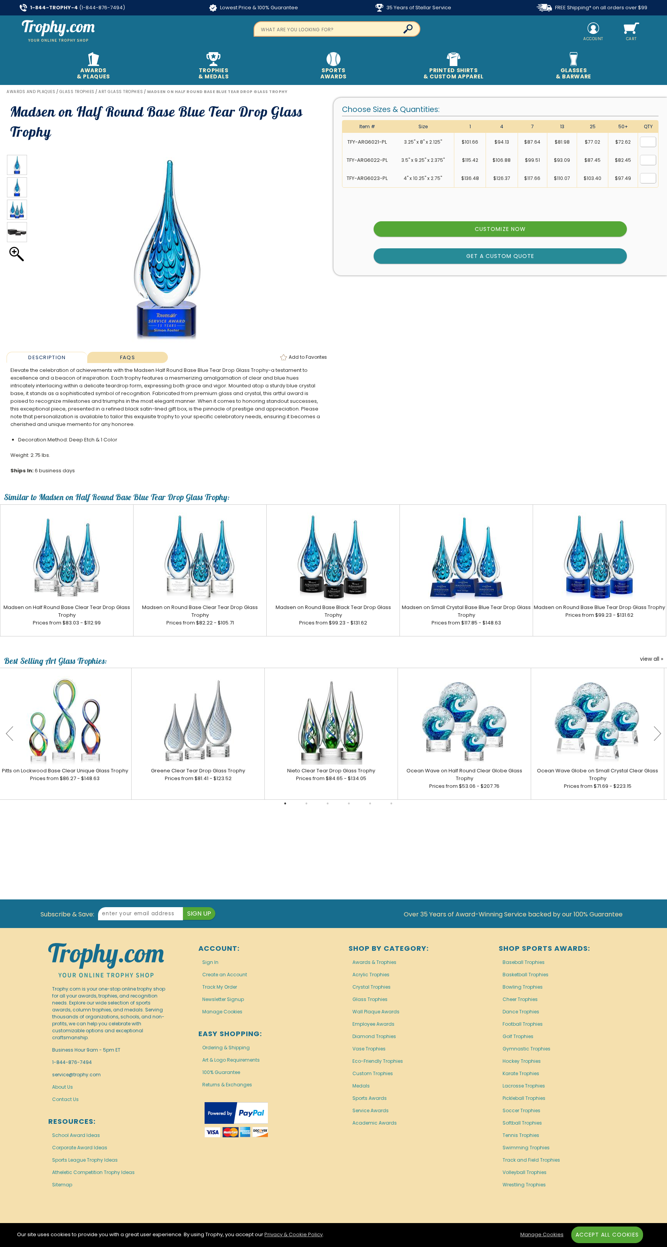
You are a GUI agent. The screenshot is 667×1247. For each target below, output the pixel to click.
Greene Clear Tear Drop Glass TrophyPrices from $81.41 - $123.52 (198, 774)
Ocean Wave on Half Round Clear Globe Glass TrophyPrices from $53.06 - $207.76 (464, 778)
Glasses (573, 73)
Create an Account (224, 974)
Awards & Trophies (374, 962)
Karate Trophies (521, 1073)
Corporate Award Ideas (79, 1147)
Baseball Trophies (524, 962)
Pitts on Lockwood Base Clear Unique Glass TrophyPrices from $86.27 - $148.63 (65, 774)
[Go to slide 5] (370, 804)
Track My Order (219, 987)
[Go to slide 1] (285, 804)
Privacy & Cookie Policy (293, 1234)
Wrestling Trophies (524, 1184)
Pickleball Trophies (524, 1098)
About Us (62, 1087)
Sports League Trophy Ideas (85, 1160)
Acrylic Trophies (370, 974)
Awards (93, 73)
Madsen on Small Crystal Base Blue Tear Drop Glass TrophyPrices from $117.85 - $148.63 (466, 615)
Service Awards (370, 1110)
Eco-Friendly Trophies (377, 1061)
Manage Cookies (222, 1011)
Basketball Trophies (525, 974)
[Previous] (9, 734)
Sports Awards (369, 1098)
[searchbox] (337, 29)
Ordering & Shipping (226, 1047)
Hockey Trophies (522, 1061)
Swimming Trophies (526, 1147)
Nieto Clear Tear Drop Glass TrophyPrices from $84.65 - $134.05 (331, 774)
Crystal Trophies (371, 987)
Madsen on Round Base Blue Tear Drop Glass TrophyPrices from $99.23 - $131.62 (599, 611)
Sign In (210, 962)
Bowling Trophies (523, 987)
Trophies (213, 73)
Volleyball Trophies (525, 1172)
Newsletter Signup (223, 999)
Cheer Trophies (520, 999)
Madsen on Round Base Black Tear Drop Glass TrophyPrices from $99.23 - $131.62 (333, 615)
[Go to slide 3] (328, 804)
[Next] (657, 734)
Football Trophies (523, 1024)
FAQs (127, 357)
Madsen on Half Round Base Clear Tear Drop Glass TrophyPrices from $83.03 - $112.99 (66, 615)
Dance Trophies (521, 1011)
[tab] (47, 357)
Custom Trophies (372, 1073)
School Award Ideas (76, 1135)
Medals (361, 1085)
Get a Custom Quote (500, 256)
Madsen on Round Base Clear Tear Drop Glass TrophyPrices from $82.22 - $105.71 (200, 615)
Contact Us (65, 1099)
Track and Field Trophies (531, 1160)
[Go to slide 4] (349, 804)
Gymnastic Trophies (526, 1048)
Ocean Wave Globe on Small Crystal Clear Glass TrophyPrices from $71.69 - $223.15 (597, 778)
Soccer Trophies (521, 1110)
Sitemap (62, 1184)
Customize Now (500, 229)
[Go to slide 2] (306, 804)
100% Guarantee (221, 1072)
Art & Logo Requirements (231, 1060)
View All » (651, 659)
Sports (333, 73)
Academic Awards (374, 1123)
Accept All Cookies (607, 1235)
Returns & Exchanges (227, 1084)
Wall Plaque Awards (376, 1011)
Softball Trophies (522, 1123)
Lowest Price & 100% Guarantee (258, 7)
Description (47, 357)
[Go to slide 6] (391, 804)
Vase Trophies (369, 1048)
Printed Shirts (453, 73)
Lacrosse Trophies (524, 1085)
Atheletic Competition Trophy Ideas (93, 1172)
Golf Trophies (518, 1036)
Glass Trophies (370, 999)
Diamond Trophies (374, 1036)
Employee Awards (373, 1024)
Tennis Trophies (521, 1135)
